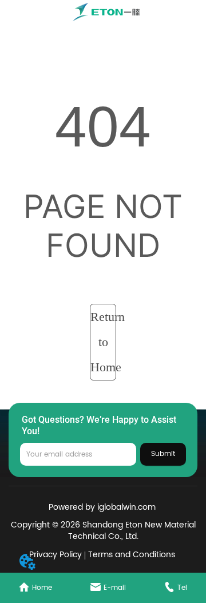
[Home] (107, 12)
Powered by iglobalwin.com (102, 507)
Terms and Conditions (131, 554)
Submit (163, 454)
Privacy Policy (55, 554)
